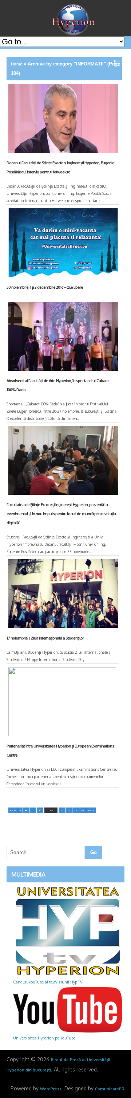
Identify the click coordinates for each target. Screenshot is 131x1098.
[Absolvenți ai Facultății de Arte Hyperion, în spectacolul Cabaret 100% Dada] (62, 337)
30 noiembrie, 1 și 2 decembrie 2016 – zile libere (45, 287)
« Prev (13, 810)
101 (26, 810)
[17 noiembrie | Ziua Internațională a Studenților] (62, 595)
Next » (91, 810)
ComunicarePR (109, 1088)
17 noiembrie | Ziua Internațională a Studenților (45, 638)
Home (16, 64)
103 (40, 810)
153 (82, 810)
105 (61, 810)
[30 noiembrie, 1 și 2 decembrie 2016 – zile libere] (62, 244)
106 (68, 810)
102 (33, 810)
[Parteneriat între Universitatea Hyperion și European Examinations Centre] (62, 703)
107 (75, 810)
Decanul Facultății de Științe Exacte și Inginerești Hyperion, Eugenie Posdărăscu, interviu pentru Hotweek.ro (60, 167)
